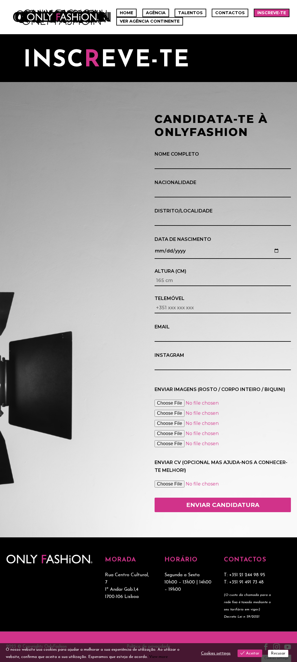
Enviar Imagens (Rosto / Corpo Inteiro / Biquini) (220, 389)
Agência (156, 12)
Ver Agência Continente (150, 21)
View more (158, 657)
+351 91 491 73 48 (246, 582)
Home (126, 12)
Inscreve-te (271, 12)
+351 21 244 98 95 (247, 575)
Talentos (190, 12)
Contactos (230, 12)
